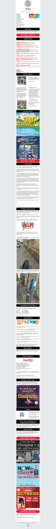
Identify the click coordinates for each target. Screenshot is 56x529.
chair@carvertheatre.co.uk (20, 206)
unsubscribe (33, 522)
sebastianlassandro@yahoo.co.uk (23, 52)
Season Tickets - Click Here (28, 438)
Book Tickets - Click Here (28, 35)
